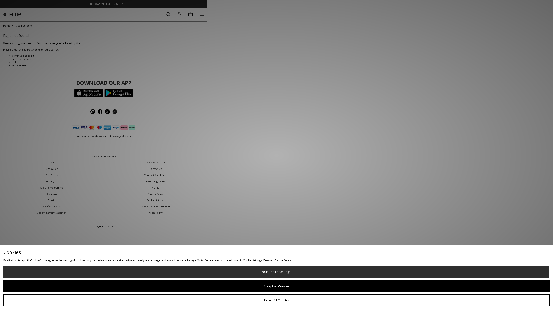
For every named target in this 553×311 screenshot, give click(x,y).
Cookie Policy (282, 260)
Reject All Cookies (276, 300)
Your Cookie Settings (276, 272)
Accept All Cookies (276, 286)
